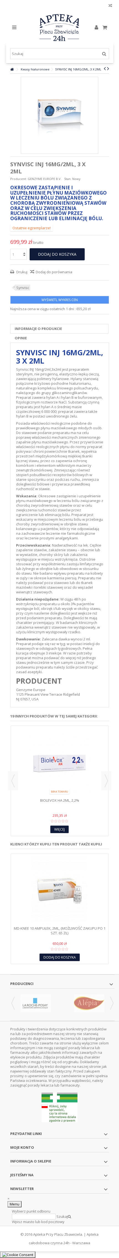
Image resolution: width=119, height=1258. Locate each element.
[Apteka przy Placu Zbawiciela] (60, 27)
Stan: (67, 179)
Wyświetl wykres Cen (60, 300)
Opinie (21, 337)
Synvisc (22, 287)
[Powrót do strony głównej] (12, 69)
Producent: (18, 179)
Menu (14, 1204)
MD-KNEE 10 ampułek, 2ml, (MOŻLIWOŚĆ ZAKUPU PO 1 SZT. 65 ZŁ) (59, 930)
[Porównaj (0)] (110, 6)
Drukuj (21, 271)
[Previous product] (105, 68)
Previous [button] (13, 780)
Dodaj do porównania (54, 271)
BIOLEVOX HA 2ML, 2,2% (59, 800)
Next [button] (106, 780)
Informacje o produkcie (38, 328)
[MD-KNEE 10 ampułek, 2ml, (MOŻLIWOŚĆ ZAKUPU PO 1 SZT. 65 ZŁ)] (60, 890)
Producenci (21, 983)
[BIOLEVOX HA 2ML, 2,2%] (60, 762)
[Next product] (108, 68)
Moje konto (22, 1147)
